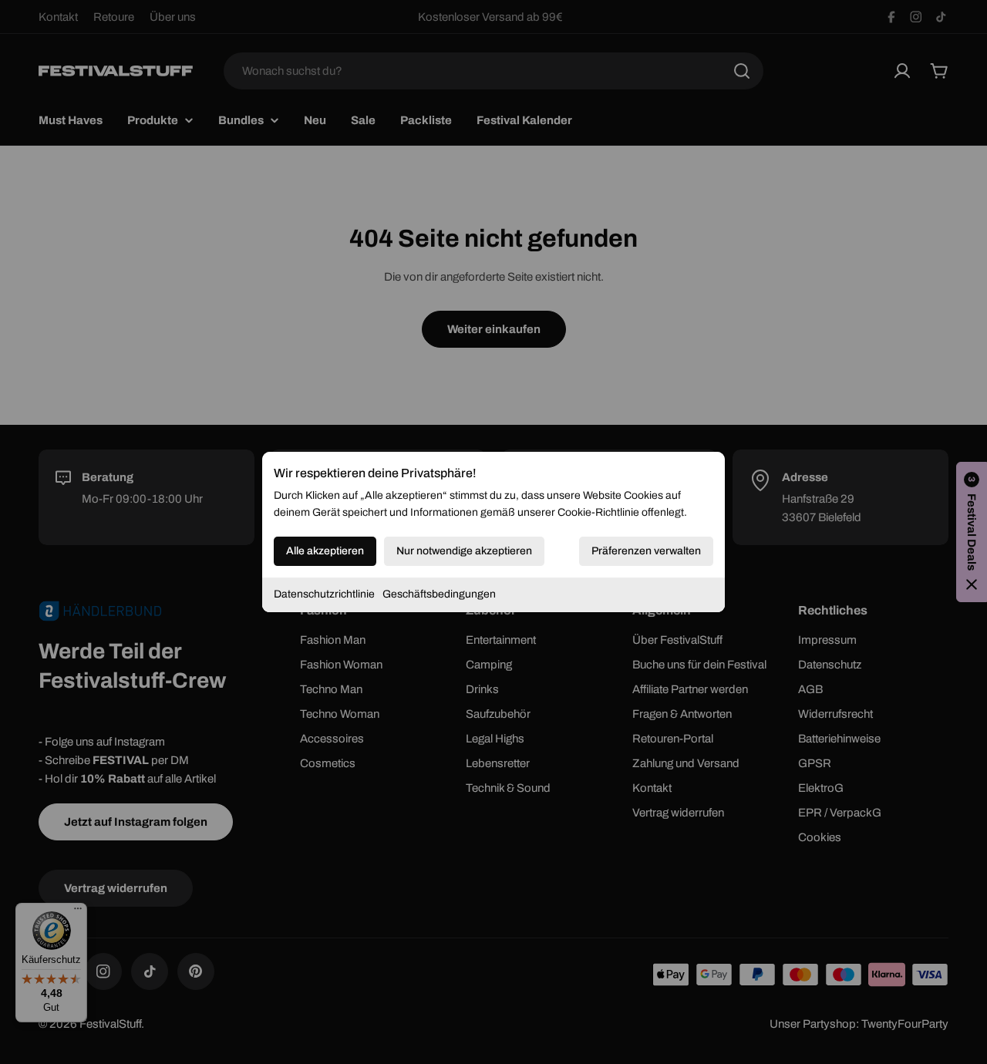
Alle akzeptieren (325, 551)
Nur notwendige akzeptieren (464, 551)
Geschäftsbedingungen (439, 594)
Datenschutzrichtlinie (324, 594)
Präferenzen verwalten (646, 551)
